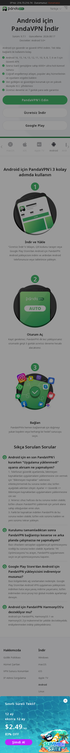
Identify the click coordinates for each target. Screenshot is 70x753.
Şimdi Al (18, 742)
